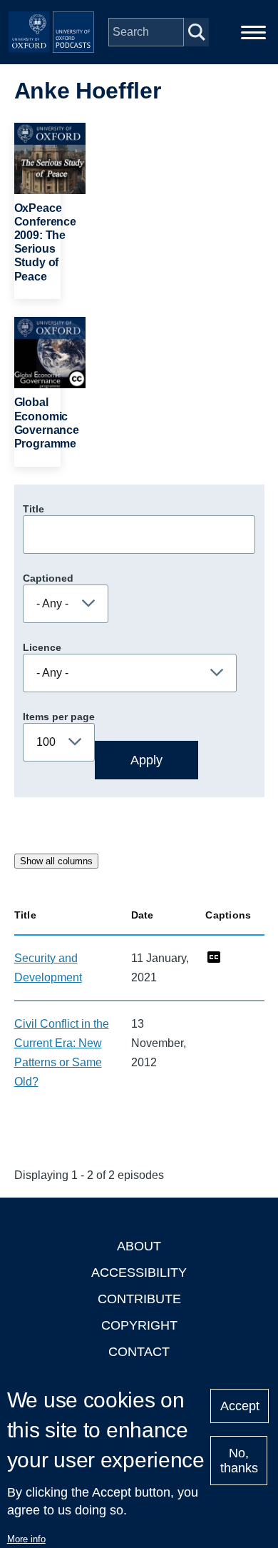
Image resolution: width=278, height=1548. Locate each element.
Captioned (48, 578)
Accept (239, 1406)
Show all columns (56, 861)
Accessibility (139, 1272)
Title (33, 509)
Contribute (139, 1299)
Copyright (139, 1325)
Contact (139, 1352)
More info (26, 1539)
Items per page (59, 716)
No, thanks (239, 1460)
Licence (42, 647)
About (139, 1246)
